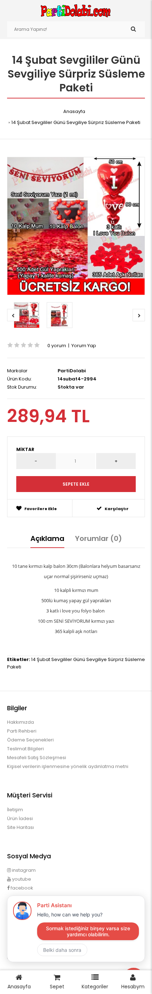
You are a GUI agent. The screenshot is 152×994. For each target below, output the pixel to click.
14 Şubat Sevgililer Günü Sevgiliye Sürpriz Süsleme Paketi (75, 122)
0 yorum (56, 345)
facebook (21, 888)
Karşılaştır (117, 509)
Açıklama (47, 538)
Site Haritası (20, 827)
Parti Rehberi (21, 731)
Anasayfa (74, 111)
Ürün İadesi (20, 818)
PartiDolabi (72, 370)
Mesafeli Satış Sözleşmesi (36, 757)
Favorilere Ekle (40, 509)
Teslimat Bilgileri (25, 748)
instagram (23, 870)
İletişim (15, 809)
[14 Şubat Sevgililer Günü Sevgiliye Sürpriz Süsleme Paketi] (76, 226)
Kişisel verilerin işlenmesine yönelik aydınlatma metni (67, 766)
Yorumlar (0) (98, 538)
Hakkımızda (20, 722)
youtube (21, 879)
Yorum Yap (83, 345)
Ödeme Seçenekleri (30, 739)
